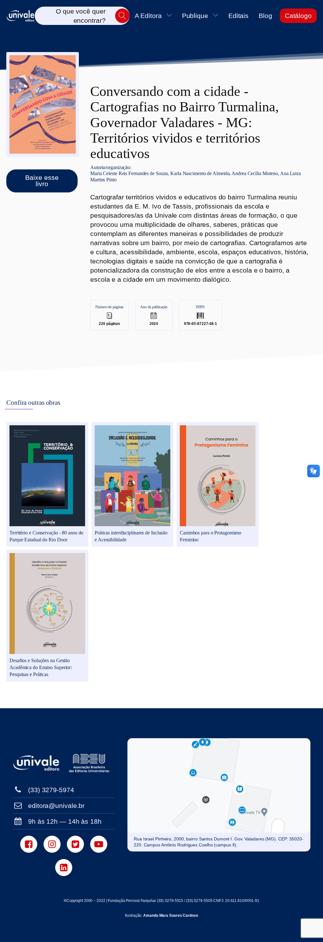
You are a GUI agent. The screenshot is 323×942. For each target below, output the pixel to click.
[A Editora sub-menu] (170, 15)
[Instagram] (52, 844)
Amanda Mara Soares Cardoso (170, 915)
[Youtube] (98, 844)
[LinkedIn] (63, 867)
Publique (195, 15)
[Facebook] (28, 844)
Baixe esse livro (41, 181)
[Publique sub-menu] (217, 15)
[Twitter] (75, 844)
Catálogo (298, 15)
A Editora (148, 15)
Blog (265, 15)
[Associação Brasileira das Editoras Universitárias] (90, 763)
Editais (238, 15)
